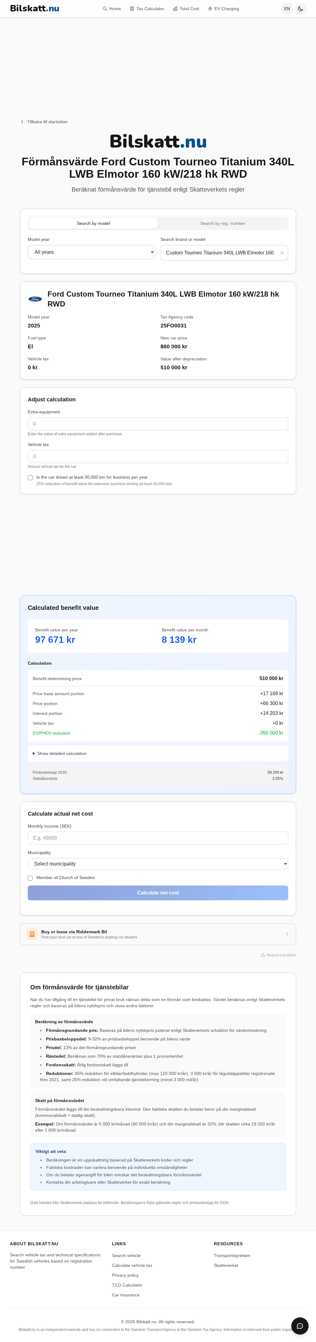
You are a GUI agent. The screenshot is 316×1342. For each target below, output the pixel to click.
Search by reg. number (222, 223)
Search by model (93, 223)
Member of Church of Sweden (65, 877)
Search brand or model (183, 239)
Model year (39, 239)
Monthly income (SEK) (49, 826)
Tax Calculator (150, 8)
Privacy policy (125, 1275)
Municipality (39, 852)
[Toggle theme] (300, 8)
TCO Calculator (127, 1285)
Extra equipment (44, 411)
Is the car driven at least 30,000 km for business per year (104, 480)
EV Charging (226, 8)
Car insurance (125, 1294)
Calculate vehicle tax (132, 1265)
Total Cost (189, 8)
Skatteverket (226, 1265)
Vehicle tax (38, 444)
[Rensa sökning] (282, 252)
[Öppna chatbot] (300, 1326)
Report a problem (281, 955)
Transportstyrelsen (232, 1255)
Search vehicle (126, 1255)
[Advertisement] (158, 61)
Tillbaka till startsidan (47, 121)
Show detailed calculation (62, 753)
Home (115, 8)
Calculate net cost (158, 892)
